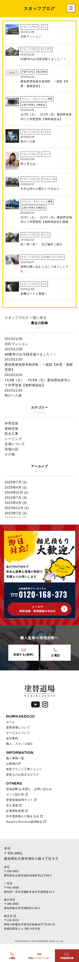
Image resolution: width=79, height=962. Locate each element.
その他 (10, 454)
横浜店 (8, 915)
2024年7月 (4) (16, 497)
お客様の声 (13, 763)
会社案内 (12, 738)
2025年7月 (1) (16, 482)
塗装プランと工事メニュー (24, 769)
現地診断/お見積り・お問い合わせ (29, 789)
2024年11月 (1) (16, 492)
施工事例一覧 (15, 758)
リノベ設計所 (15, 794)
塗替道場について (18, 727)
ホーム (10, 722)
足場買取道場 (15, 810)
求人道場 (12, 805)
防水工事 (11, 433)
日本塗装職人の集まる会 (22, 816)
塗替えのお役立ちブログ (22, 774)
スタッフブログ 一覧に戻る (25, 317)
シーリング (13, 439)
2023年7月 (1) (16, 513)
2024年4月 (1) (16, 502)
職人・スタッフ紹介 (19, 743)
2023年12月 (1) (17, 508)
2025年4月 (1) (16, 487)
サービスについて (18, 732)
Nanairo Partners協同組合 (24, 821)
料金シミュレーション (39, 958)
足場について (15, 444)
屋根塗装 (11, 428)
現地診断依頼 (67, 958)
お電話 (12, 958)
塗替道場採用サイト (19, 799)
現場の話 (11, 449)
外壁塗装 (11, 423)
